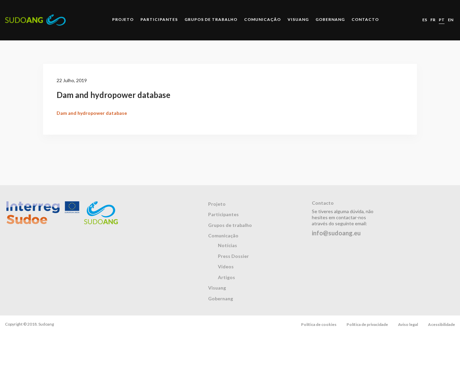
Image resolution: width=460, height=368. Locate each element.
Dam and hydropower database (92, 113)
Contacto (365, 19)
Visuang (298, 19)
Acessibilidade (441, 324)
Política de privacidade (367, 324)
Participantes (159, 19)
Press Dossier (233, 256)
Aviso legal (408, 324)
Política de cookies (318, 324)
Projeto (123, 19)
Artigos (226, 277)
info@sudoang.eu (336, 233)
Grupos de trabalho (211, 19)
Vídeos (226, 266)
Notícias (227, 245)
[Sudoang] (35, 20)
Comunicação (262, 19)
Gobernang (330, 19)
